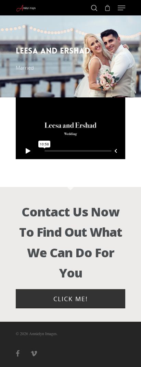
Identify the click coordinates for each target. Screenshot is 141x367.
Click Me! (70, 299)
